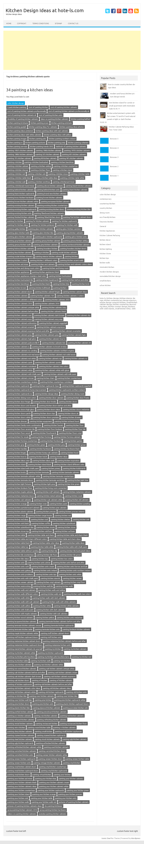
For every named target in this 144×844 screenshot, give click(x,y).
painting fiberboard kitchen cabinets (49, 213)
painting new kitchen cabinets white (48, 665)
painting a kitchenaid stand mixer (20, 186)
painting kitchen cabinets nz (75, 358)
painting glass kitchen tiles (43, 233)
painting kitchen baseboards (47, 280)
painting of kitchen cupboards (19, 684)
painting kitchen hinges (16, 453)
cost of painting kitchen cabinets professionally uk (68, 111)
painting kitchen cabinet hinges (47, 292)
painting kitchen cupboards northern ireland (67, 390)
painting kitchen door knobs (44, 402)
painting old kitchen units (76, 692)
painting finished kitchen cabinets (21, 217)
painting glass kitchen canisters (68, 229)
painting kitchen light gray (44, 484)
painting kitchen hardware (40, 449)
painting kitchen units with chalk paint (22, 578)
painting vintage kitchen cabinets (46, 763)
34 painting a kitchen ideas (29, 90)
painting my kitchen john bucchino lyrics (53, 657)
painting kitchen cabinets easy (19, 319)
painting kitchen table (16, 535)
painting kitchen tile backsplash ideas (75, 551)
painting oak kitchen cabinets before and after (26, 673)
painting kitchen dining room (72, 394)
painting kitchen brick (81, 284)
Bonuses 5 (114, 139)
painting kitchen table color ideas (45, 543)
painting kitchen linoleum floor (19, 488)
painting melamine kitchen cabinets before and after (64, 641)
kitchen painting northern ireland (62, 139)
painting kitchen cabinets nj (18, 347)
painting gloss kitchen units (76, 237)
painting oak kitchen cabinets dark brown (24, 676)
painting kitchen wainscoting (19, 586)
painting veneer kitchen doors (50, 759)
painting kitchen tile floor (46, 555)
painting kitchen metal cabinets (49, 496)
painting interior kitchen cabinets (48, 256)
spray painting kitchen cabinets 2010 (22, 810)
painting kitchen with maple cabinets (22, 614)
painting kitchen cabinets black (53, 311)
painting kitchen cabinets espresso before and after (28, 331)
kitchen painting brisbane (17, 123)
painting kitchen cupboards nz (19, 394)
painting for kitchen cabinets (37, 221)
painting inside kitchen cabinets (64, 252)
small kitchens (105, 281)
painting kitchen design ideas (46, 394)
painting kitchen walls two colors (77, 594)
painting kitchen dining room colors (21, 398)
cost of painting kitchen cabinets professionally (26, 111)
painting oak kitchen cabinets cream (62, 673)
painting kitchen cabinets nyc (50, 358)
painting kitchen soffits (40, 523)
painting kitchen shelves (60, 519)
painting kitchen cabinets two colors (53, 366)
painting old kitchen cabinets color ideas (23, 688)
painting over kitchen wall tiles (19, 700)
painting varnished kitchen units (20, 755)
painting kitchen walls (64, 586)
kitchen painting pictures (35, 143)
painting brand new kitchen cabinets (52, 194)
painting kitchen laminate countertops (58, 476)
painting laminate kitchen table (19, 629)
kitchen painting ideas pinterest (20, 131)
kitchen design (113, 298)
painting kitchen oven (38, 504)
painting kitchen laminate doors (20, 480)
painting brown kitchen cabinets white (22, 201)
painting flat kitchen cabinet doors (77, 217)
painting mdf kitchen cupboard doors (22, 637)
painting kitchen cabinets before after (22, 311)
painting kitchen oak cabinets (19, 500)
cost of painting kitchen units (50, 115)
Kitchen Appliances (107, 231)
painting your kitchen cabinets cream (54, 782)
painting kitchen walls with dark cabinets (48, 598)
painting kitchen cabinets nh (79, 343)
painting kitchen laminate (38, 472)
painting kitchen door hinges (19, 402)
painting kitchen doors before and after (55, 406)
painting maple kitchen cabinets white (22, 633)
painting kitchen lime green (69, 484)
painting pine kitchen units (43, 704)
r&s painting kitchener (53, 806)
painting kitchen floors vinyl (70, 433)
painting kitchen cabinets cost (19, 315)
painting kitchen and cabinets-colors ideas (74, 264)
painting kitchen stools (45, 527)
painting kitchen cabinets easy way (48, 319)
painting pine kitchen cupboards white (69, 700)
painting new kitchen (61, 661)
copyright (21, 23)
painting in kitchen (41, 252)
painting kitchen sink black (18, 523)
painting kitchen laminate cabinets (65, 472)
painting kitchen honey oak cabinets (43, 453)
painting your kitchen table (41, 798)
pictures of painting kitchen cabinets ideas (24, 806)
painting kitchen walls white (18, 598)
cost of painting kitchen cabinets (63, 107)
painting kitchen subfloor (41, 531)
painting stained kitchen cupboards (51, 735)
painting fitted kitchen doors (49, 217)
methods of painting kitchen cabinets (71, 146)
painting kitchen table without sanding (23, 551)
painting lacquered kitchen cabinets (21, 621)
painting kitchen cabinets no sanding (22, 351)
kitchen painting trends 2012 (41, 146)
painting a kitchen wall (16, 182)
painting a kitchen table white (72, 178)
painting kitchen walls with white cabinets (59, 602)
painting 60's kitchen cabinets (74, 154)
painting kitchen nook (73, 496)
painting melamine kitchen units (58, 645)
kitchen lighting (106, 249)
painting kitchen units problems (20, 574)
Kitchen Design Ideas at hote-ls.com (45, 10)
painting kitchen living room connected (51, 488)
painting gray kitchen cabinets (19, 241)
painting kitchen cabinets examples (66, 331)
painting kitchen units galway (19, 570)
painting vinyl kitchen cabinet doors (21, 767)
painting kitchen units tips (46, 574)
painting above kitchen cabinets (50, 186)
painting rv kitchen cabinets (64, 727)
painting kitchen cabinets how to (52, 339)
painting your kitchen (62, 775)
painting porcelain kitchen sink (75, 708)
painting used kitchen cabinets (56, 747)
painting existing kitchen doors (51, 209)
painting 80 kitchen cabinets (45, 158)
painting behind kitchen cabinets (20, 190)
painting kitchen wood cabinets (20, 618)
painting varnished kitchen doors (52, 751)
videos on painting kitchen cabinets (21, 814)
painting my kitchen (53, 649)
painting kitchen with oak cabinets (54, 614)
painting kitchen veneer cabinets (20, 582)
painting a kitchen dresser (17, 170)
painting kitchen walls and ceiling (51, 590)
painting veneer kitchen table (77, 759)
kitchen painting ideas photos (72, 127)
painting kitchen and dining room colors (23, 268)
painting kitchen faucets (53, 425)
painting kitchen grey (56, 445)
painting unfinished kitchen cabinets (50, 743)
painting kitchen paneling (80, 504)
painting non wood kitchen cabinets (21, 669)
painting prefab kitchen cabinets (20, 712)
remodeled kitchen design (110, 276)
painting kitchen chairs (45, 378)
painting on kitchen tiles (17, 696)
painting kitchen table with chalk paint (71, 547)
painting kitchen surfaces (65, 531)
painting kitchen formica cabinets (67, 437)
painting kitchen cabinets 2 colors (70, 296)
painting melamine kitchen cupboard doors (24, 645)
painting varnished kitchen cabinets (21, 751)
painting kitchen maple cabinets (20, 492)
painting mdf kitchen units (51, 637)
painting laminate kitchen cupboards (59, 625)
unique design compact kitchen (113, 302)
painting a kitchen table (79, 174)
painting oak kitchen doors (18, 680)
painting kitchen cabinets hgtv (73, 335)
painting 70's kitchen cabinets (19, 158)
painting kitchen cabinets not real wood (23, 355)
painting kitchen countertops (69, 378)
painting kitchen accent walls (71, 260)
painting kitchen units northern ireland (75, 570)
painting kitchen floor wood (18, 433)
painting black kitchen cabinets (74, 190)
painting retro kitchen (16, 727)
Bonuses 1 (114, 176)
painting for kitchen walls (67, 225)
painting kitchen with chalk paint (20, 610)
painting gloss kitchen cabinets (19, 237)
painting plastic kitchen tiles (18, 708)
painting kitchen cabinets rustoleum (21, 366)
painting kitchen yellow (44, 618)
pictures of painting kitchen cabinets (74, 802)
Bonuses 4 (114, 148)
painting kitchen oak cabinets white (48, 500)
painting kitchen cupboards (18, 386)
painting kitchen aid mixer (17, 264)
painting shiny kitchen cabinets (19, 731)
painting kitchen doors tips (44, 413)
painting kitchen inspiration (68, 461)
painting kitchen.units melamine (69, 618)
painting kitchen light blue (77, 480)
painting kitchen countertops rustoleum (56, 382)
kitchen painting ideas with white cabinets (24, 135)
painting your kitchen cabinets (71, 779)
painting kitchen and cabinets (43, 264)
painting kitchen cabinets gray (19, 335)
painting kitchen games (72, 441)
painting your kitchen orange (44, 794)
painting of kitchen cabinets (61, 680)
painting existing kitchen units (19, 213)
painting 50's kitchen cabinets (47, 154)
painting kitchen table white (42, 547)
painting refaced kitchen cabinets (20, 720)
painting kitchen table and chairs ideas (65, 539)
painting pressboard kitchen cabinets (51, 712)
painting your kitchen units (65, 798)
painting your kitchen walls (18, 802)
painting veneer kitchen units (19, 763)
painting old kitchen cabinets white (21, 692)
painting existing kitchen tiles (79, 209)
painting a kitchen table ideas (46, 178)
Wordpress (135, 838)
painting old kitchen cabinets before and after (53, 684)
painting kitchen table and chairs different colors (27, 539)
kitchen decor (105, 240)
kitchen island (105, 244)
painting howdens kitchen (47, 249)
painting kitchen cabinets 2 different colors (24, 300)
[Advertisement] (72, 50)
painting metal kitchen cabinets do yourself (24, 649)
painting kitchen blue (60, 284)
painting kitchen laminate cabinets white (23, 476)
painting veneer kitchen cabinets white (51, 755)
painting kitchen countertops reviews (22, 382)
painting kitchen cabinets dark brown (49, 315)
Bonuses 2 (114, 166)
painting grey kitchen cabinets (45, 245)
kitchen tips (104, 258)
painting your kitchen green (78, 790)
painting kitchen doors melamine (76, 410)
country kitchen (106, 208)
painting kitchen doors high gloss (20, 410)
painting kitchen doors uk (68, 413)
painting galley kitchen (16, 229)
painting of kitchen (39, 680)
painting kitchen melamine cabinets (76, 492)
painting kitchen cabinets (17, 296)
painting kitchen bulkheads (40, 288)
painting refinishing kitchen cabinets (51, 720)
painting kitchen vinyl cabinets (48, 582)
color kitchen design (15, 103)
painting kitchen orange (17, 504)
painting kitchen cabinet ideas (75, 292)
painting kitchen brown (16, 288)
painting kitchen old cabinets (77, 500)
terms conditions (40, 23)
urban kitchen (105, 285)
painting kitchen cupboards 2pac (45, 386)
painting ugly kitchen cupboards (20, 743)
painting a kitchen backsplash (36, 162)
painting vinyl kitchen (71, 763)
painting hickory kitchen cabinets (20, 249)
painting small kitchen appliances (68, 731)
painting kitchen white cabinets (66, 606)
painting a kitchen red (16, 174)
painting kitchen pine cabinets (54, 508)
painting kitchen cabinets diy (78, 315)
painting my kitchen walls (40, 661)
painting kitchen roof (39, 519)
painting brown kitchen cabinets (49, 198)
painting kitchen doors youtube (46, 417)
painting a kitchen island (62, 170)
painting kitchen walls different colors (22, 594)
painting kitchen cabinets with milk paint (59, 374)
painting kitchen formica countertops (22, 441)
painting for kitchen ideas (17, 225)
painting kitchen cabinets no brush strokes (49, 347)
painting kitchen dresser (17, 421)
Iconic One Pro (107, 838)
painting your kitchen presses (70, 794)
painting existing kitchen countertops (52, 205)
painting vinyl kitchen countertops (53, 767)
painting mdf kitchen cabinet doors (55, 633)
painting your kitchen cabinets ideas (22, 786)
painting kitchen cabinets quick (19, 362)
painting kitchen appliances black (45, 272)
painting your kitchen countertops (21, 790)
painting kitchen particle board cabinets (23, 508)
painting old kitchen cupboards (51, 692)
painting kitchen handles (17, 449)
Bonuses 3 (114, 157)
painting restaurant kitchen (46, 724)
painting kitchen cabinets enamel (20, 327)
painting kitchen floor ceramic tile (21, 429)
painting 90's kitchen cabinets (71, 158)
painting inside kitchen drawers (20, 256)
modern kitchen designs (109, 272)
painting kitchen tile (49, 551)
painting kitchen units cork (18, 567)
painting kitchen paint (58, 504)
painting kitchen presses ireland (71, 512)
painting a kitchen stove (58, 174)
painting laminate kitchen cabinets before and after (60, 621)
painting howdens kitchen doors (73, 249)
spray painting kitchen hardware (53, 810)
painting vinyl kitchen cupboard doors (22, 771)
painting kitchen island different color (69, 464)
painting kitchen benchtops (18, 284)
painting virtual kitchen (41, 775)
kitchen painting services (17, 146)
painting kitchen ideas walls (43, 461)
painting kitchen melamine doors (20, 496)
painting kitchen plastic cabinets (20, 512)
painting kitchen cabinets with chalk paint (24, 374)
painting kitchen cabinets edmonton (22, 323)
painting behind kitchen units (48, 190)
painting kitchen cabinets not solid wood (58, 355)
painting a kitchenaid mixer (64, 182)
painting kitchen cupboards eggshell (76, 386)
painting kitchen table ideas (73, 543)
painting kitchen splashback (64, 523)
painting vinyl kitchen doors (18, 775)
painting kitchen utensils (50, 578)
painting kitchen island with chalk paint (23, 468)
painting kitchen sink (81, 519)
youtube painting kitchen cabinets (52, 814)
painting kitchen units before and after (69, 563)
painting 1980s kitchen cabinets (20, 154)
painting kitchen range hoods (40, 515)
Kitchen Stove (105, 253)
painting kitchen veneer (72, 578)
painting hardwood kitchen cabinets (75, 245)
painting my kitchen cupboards (50, 653)
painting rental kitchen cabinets (20, 724)
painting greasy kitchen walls (19, 245)
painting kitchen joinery (50, 468)
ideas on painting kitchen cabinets (54, 119)
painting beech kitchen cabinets (78, 186)
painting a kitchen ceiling (41, 166)
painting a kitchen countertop (65, 166)
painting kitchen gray (15, 445)
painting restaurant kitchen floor (73, 724)
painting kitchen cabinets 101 (42, 296)
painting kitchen (71, 256)
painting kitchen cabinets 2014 (47, 304)
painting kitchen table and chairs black (72, 535)
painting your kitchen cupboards (51, 790)
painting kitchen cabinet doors (19, 292)
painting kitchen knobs (16, 472)
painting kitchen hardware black (67, 449)
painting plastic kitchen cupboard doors (72, 704)
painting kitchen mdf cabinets (48, 492)
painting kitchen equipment (41, 421)
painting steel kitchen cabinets (19, 739)
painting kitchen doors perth (19, 413)
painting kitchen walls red (51, 594)
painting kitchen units (16, 563)
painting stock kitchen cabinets (47, 739)
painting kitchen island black (39, 464)
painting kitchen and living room (55, 268)
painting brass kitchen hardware (20, 198)
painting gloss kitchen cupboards (48, 237)
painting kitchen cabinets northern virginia (57, 351)
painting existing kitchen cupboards (22, 209)
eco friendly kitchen (107, 217)
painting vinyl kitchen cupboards (54, 771)
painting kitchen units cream (42, 567)
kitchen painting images (17, 139)
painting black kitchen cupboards (20, 194)
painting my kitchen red (81, 657)
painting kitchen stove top (18, 531)
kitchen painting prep (56, 143)
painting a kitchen (14, 162)
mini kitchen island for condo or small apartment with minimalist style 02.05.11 (122, 106)
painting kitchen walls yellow (19, 606)
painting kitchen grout (77, 445)
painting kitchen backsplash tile (20, 280)
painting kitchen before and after (74, 280)
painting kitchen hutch (38, 457)
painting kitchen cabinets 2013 (19, 304)
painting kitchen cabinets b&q (54, 307)
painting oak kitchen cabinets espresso (60, 676)
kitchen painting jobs (37, 139)
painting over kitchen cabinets (41, 696)
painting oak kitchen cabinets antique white (56, 669)
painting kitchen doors (68, 402)
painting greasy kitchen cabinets (47, 241)
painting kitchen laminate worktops (50, 480)
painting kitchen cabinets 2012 (57, 300)
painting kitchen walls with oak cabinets (23, 602)
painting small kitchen (43, 731)
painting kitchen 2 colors (17, 260)
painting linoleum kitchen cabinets (76, 629)
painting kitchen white (42, 606)
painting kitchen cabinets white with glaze (52, 370)
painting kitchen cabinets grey (46, 335)
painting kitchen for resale (18, 437)
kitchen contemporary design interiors (120, 300)
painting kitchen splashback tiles (20, 527)
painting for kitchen (15, 221)
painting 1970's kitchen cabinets (77, 150)
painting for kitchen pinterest (43, 225)
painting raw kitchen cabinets (46, 716)
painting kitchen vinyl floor (74, 582)
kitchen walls (105, 263)
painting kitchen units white (70, 574)
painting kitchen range (16, 515)
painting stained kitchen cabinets (20, 735)
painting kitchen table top (17, 547)
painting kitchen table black (18, 543)
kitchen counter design (117, 306)
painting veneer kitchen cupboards (21, 759)
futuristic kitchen (106, 222)
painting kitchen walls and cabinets (21, 590)
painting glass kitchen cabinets (40, 229)
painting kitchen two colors (62, 559)
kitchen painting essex (40, 123)
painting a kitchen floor (40, 170)
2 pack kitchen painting (16, 107)
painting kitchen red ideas (17, 519)
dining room (105, 213)
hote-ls (103, 298)
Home (8, 23)
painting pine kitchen (43, 700)
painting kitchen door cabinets (51, 398)
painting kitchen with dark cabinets (50, 610)
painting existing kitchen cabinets (21, 205)
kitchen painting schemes (78, 143)
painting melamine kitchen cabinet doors (23, 641)
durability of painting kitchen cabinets (22, 119)
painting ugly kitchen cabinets (74, 739)
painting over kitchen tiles (66, 696)
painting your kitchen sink (17, 798)
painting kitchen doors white (19, 417)
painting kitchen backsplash (60, 276)
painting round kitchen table (39, 727)
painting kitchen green (36, 445)
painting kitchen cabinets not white (21, 358)
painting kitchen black (41, 284)
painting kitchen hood (69, 453)
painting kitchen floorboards (44, 433)
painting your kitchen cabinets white (53, 786)
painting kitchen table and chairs (41, 535)
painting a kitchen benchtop (62, 162)
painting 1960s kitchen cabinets (48, 150)
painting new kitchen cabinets (19, 665)
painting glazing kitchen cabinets (69, 233)
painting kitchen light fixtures (19, 484)
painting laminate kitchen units (47, 629)
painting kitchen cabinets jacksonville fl (23, 343)
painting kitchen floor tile (75, 429)
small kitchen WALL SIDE (125, 308)
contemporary (105, 199)
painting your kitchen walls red (44, 802)
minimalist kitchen (107, 267)
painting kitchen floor (75, 425)
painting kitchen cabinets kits (54, 343)
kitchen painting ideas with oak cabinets (52, 131)
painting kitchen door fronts (77, 398)
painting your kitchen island (18, 794)
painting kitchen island (16, 464)
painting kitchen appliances (18, 272)
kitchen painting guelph (16, 127)
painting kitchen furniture (50, 441)
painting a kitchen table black (19, 178)
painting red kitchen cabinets (72, 716)
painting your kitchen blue (45, 779)
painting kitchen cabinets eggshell (53, 323)
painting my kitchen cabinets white (21, 653)
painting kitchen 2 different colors (44, 260)
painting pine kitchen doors (18, 704)
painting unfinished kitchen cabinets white (24, 747)
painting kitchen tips (40, 559)
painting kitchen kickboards (74, 468)
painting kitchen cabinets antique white (23, 307)
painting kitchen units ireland (45, 570)
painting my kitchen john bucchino (21, 657)
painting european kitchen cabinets (55, 201)
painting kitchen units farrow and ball (72, 567)
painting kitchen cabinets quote (48, 362)
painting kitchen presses (46, 512)
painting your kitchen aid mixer (19, 779)
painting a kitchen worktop (39, 182)
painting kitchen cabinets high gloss (21, 339)
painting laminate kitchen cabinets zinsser (24, 625)
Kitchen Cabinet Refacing (110, 235)
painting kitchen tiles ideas (18, 559)
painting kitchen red (63, 515)
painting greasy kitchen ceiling (75, 241)
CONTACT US (73, 23)
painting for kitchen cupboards (64, 221)
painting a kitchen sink (37, 174)
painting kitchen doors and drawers (21, 406)
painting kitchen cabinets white (20, 370)
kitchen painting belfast (80, 119)
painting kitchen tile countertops (20, 555)
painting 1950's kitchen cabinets (20, 150)
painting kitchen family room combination (24, 425)
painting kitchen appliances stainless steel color (26, 276)
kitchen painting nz (15, 143)
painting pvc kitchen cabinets (19, 716)
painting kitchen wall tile (43, 586)
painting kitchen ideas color (18, 461)
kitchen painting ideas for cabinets (43, 127)
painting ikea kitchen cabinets (19, 252)
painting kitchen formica (41, 437)
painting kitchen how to (17, 457)
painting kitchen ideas (59, 457)
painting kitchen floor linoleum (49, 429)
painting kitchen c (60, 288)
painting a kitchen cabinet (17, 166)
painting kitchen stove (66, 527)
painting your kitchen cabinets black (22, 782)
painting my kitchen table (17, 661)
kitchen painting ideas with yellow (57, 135)
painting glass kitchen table (18, 233)
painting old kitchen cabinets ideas (57, 688)
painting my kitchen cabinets (75, 649)
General (103, 226)
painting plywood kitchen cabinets (46, 708)
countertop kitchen (107, 204)
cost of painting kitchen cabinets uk (21, 115)
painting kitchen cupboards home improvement (26, 390)
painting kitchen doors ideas (48, 410)
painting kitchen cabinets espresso (51, 327)
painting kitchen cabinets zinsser (20, 378)
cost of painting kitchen (38, 107)
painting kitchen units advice (38, 563)
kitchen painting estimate (61, 123)
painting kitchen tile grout (70, 555)
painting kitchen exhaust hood (66, 421)
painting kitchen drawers (71, 417)
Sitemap (58, 23)
